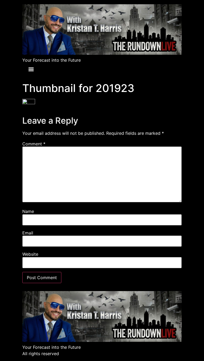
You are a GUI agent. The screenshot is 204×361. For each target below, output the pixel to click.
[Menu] (31, 69)
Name (28, 211)
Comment (33, 144)
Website (30, 254)
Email (27, 233)
